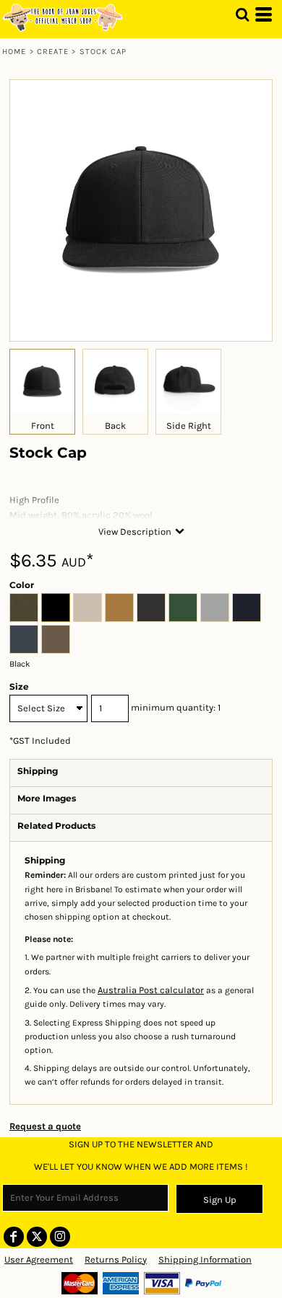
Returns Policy (116, 1259)
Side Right (188, 425)
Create (53, 51)
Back (115, 425)
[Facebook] (14, 1237)
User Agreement (38, 1259)
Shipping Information (205, 1259)
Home (14, 51)
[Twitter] (37, 1237)
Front (42, 425)
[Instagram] (60, 1237)
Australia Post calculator (151, 989)
